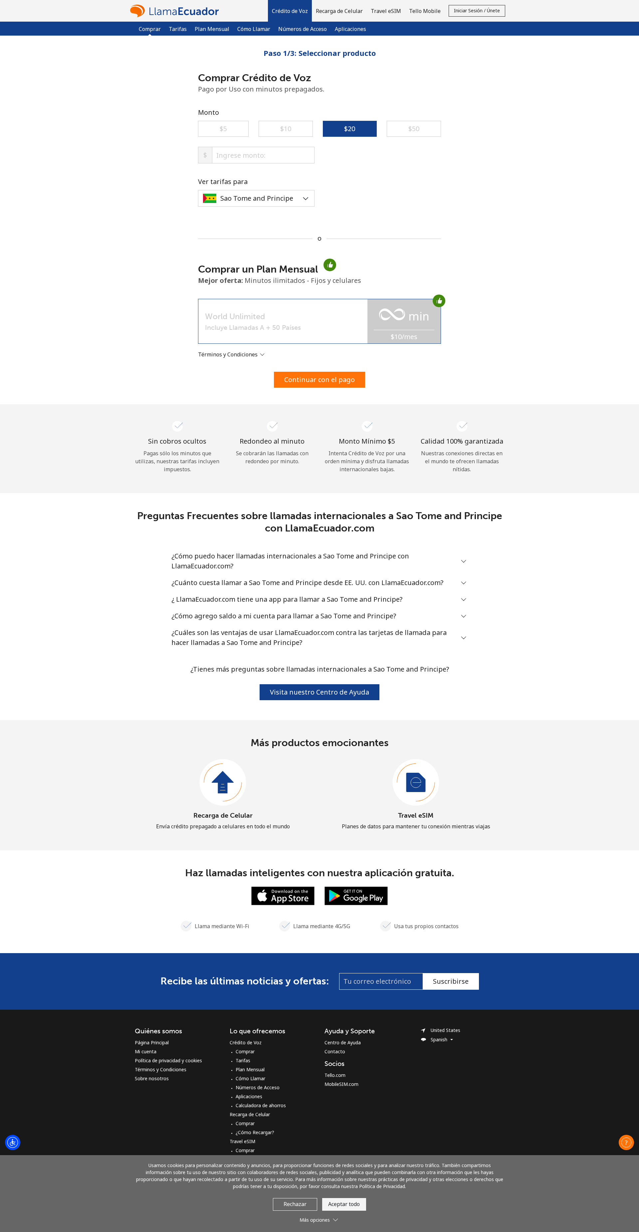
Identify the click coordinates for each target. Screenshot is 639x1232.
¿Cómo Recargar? (255, 1132)
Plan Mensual (212, 29)
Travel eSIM (416, 815)
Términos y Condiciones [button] (228, 354)
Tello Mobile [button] (425, 11)
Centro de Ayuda (342, 1042)
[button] (290, 11)
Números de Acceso (302, 29)
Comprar (245, 1051)
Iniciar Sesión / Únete (477, 10)
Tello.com (334, 1075)
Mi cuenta (145, 1051)
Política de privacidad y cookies (168, 1060)
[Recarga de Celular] (223, 782)
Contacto (334, 1051)
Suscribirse (451, 981)
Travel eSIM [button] (386, 11)
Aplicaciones (350, 29)
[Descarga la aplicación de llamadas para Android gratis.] (356, 895)
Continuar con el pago (319, 379)
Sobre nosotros (152, 1078)
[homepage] (176, 11)
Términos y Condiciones (160, 1069)
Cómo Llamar (253, 29)
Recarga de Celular (223, 815)
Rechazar (295, 1204)
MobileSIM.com (341, 1084)
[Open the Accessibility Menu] (12, 1142)
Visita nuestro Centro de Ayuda (319, 692)
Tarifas (178, 29)
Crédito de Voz (246, 1042)
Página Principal (152, 1042)
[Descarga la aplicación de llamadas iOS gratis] (283, 895)
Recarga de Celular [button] (339, 11)
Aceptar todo (344, 1204)
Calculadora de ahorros (261, 1105)
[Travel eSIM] (416, 782)
